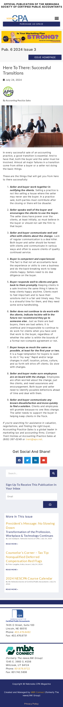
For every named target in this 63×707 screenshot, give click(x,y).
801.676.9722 (22, 668)
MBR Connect (38, 692)
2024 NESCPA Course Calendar (29, 578)
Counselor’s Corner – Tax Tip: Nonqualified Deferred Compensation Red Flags (27, 557)
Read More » (12, 544)
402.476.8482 (23, 632)
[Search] (53, 473)
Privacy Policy (31, 703)
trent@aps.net (34, 439)
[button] (56, 18)
